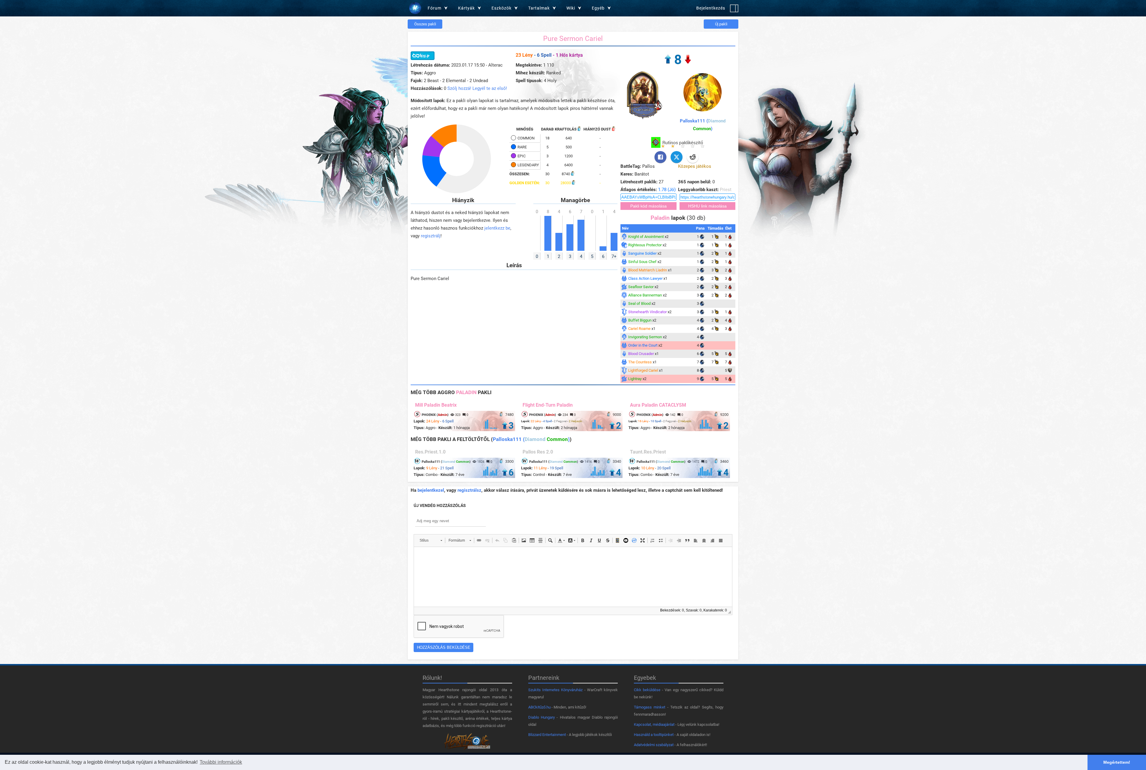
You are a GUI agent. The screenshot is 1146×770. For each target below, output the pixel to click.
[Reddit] (693, 157)
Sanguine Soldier (642, 253)
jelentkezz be (497, 228)
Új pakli (721, 24)
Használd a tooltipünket (654, 734)
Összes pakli (425, 24)
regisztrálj (430, 236)
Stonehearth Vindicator (647, 312)
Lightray (635, 378)
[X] (677, 157)
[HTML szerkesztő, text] (573, 577)
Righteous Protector (645, 245)
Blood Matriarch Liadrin (647, 270)
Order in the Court (642, 345)
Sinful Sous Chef (642, 261)
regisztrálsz (469, 490)
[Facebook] (660, 157)
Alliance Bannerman (645, 295)
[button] (430, 540)
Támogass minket (649, 707)
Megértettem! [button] (1116, 762)
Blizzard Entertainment (547, 734)
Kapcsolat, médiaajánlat (654, 724)
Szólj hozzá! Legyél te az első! (477, 88)
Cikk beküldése (647, 690)
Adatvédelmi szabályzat (654, 745)
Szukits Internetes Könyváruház (555, 690)
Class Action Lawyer (645, 278)
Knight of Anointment (646, 236)
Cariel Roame (639, 328)
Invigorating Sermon (645, 337)
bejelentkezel (431, 490)
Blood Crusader (641, 353)
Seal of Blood (639, 303)
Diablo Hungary (541, 717)
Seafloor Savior (641, 287)
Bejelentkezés (710, 8)
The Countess (640, 362)
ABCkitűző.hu (539, 707)
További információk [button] (221, 762)
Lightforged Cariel (643, 370)
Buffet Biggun (639, 320)
